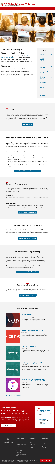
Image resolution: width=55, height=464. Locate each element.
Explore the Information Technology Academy (27, 271)
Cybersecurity (18, 452)
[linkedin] (45, 447)
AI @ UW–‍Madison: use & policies (21, 455)
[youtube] (43, 447)
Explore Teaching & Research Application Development (27, 170)
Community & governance (21, 444)
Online (44, 415)
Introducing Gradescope (28, 346)
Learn (17, 442)
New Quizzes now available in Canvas (32, 330)
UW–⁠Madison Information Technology (19, 4)
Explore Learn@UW (27, 124)
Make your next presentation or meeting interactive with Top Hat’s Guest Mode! (33, 379)
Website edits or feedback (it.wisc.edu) (33, 449)
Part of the (7, 448)
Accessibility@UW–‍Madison (34, 451)
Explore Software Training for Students (27, 238)
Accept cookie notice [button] (46, 460)
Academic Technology (20, 450)
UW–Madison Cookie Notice (22, 461)
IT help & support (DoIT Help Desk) (33, 447)
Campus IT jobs (32, 444)
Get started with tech (33, 440)
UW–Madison (7, 0)
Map (43, 443)
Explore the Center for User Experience (27, 212)
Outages (30, 442)
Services (17, 440)
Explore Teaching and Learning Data (27, 295)
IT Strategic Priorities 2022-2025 (20, 448)
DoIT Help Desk (8, 425)
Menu (27, 8)
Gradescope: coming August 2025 (31, 363)
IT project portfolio (19, 446)
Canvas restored (26, 314)
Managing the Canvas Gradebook (44, 411)
